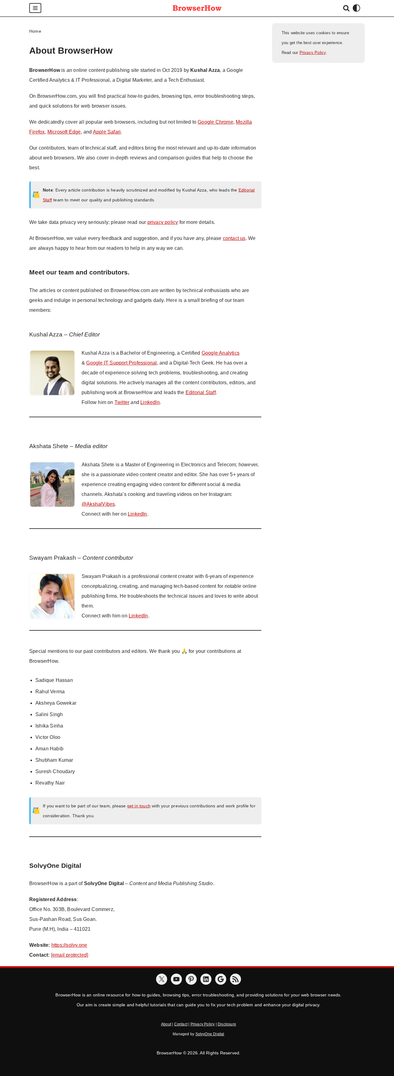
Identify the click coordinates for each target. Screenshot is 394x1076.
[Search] (346, 8)
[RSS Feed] (235, 979)
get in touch (139, 805)
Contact (180, 1024)
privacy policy (162, 222)
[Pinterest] (191, 979)
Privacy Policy (313, 52)
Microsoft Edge (64, 131)
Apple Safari (107, 131)
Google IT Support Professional (121, 362)
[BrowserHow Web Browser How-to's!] (197, 8)
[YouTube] (176, 979)
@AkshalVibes (98, 504)
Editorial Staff (201, 392)
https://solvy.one (69, 945)
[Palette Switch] (356, 8)
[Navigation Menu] (35, 8)
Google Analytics (220, 353)
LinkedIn (150, 402)
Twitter (122, 402)
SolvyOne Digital (209, 1034)
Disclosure (227, 1024)
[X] (161, 979)
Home (35, 31)
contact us (234, 238)
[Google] (220, 979)
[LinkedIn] (205, 979)
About (166, 1024)
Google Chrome (215, 122)
